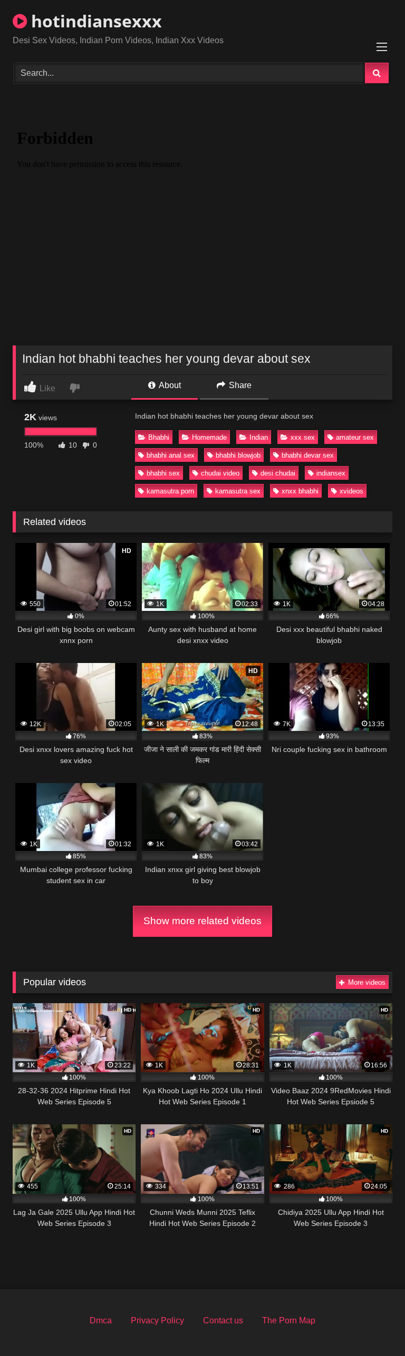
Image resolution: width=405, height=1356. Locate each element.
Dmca (101, 1320)
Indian (258, 437)
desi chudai (278, 473)
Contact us (223, 1320)
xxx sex (303, 437)
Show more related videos (202, 920)
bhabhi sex (163, 473)
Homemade (209, 437)
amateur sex (355, 437)
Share (239, 385)
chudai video (220, 473)
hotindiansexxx (94, 20)
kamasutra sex (238, 491)
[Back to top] (372, 1324)
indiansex (330, 473)
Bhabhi (158, 437)
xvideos (351, 491)
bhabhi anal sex (171, 455)
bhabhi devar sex (308, 455)
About (169, 385)
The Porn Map (288, 1320)
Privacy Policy (157, 1320)
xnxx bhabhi (300, 491)
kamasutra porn (170, 491)
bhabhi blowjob (238, 455)
